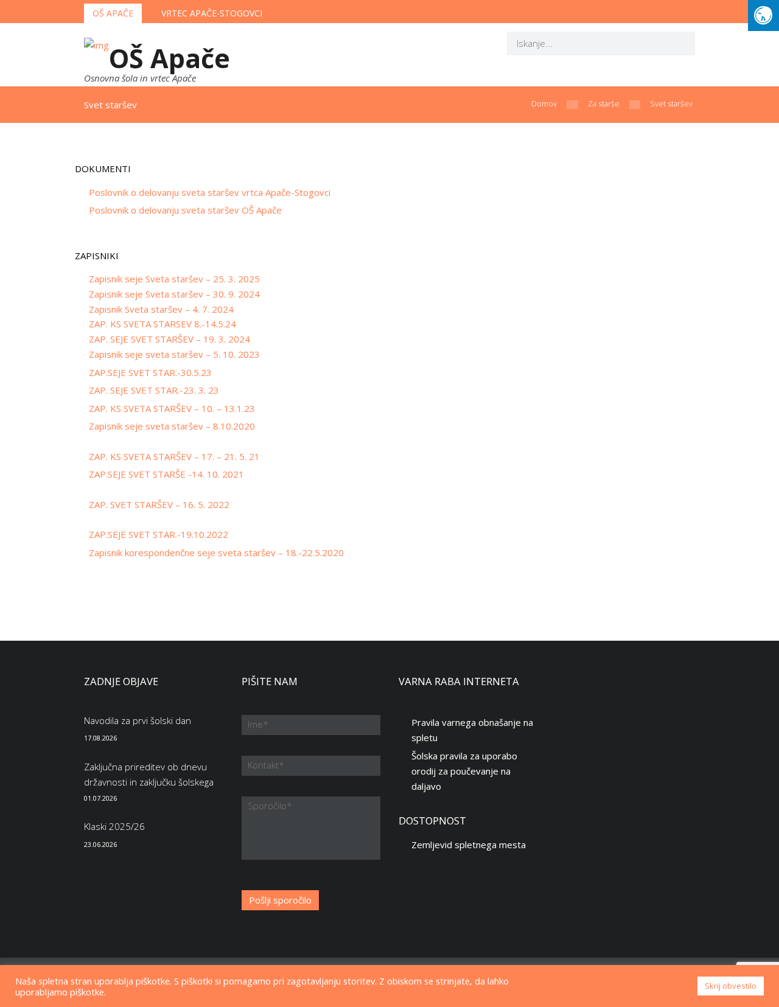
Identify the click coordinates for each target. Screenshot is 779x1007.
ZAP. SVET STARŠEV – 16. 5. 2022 (159, 504)
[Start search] (678, 43)
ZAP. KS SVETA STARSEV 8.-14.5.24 (162, 324)
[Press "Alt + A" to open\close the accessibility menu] (763, 15)
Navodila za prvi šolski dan (137, 720)
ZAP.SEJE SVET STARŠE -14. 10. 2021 (166, 474)
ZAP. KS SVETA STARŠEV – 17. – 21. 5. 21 (174, 456)
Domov (544, 104)
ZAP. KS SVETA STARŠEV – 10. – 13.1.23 (172, 408)
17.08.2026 (100, 737)
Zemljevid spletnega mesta (468, 844)
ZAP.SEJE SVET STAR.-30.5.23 (150, 372)
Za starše (604, 104)
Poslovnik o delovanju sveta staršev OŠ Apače (185, 210)
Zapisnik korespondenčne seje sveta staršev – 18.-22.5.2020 (216, 552)
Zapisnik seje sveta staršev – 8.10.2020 (172, 426)
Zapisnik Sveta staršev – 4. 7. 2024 (161, 309)
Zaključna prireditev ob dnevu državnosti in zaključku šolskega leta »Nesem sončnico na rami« (149, 782)
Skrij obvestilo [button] (730, 985)
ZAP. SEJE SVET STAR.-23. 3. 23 (154, 390)
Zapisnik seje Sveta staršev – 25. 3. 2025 (174, 279)
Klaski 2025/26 (114, 826)
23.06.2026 (100, 844)
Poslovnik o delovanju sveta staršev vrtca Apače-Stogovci (209, 192)
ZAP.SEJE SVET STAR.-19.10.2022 (158, 534)
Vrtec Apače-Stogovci (211, 13)
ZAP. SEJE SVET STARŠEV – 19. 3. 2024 (169, 339)
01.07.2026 (100, 798)
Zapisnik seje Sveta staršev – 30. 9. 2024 (174, 294)
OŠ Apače (113, 13)
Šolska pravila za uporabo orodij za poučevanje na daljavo (464, 771)
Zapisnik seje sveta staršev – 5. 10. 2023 (174, 354)
